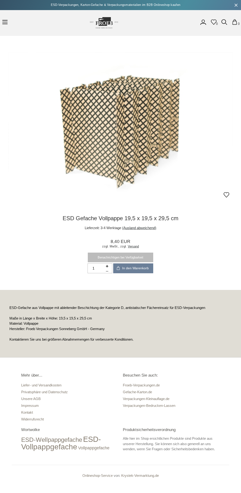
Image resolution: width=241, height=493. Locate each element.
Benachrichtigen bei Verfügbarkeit (120, 257)
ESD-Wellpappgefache (51, 439)
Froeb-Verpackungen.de (141, 385)
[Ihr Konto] (203, 24)
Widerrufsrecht (32, 419)
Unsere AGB (31, 399)
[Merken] (226, 196)
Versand (133, 246)
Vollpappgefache (93, 448)
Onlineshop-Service (97, 476)
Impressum (30, 406)
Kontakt (27, 412)
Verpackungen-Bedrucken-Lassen (149, 406)
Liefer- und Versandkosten (41, 385)
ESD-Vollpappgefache (61, 443)
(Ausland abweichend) (139, 228)
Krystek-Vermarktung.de (140, 476)
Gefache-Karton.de (137, 392)
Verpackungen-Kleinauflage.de (146, 399)
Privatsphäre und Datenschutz (44, 392)
